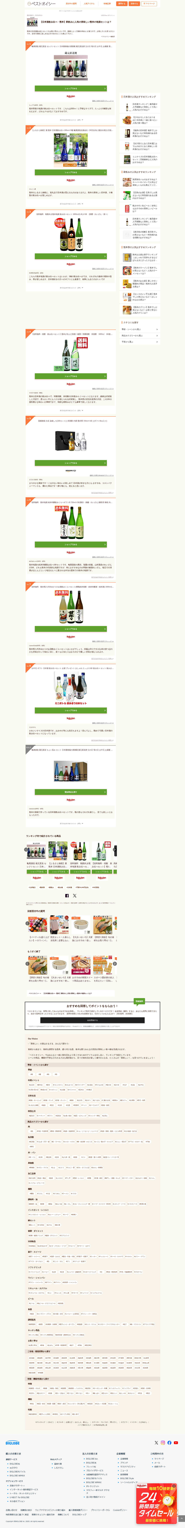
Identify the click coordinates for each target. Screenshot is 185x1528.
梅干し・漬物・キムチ (112, 1178)
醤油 (50, 1204)
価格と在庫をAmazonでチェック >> (102, 475)
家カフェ (124, 1100)
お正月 (32, 1085)
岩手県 (48, 1358)
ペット (84, 1105)
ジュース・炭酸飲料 (74, 1272)
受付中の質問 (71, 4)
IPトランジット (92, 1486)
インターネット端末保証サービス (24, 1489)
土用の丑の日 (34, 1090)
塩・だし (68, 1204)
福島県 (81, 1358)
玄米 (57, 1157)
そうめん (57, 1193)
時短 (32, 1404)
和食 (42, 1345)
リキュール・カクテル (37, 1293)
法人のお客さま (90, 1453)
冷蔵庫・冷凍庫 (51, 1324)
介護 (68, 1105)
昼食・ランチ (48, 1100)
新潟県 (40, 1363)
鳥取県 (32, 1368)
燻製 (89, 1178)
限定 (148, 1393)
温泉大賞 (58, 1463)
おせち (50, 1345)
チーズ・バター (128, 1178)
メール (157, 1462)
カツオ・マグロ (69, 1142)
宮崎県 (146, 1368)
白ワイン (58, 1282)
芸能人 (136, 1388)
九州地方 (33, 887)
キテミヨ (95, 1422)
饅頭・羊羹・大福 (69, 1256)
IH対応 (55, 1414)
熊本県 (42, 887)
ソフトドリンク (35, 1272)
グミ (68, 1261)
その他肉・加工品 (131, 1131)
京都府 (113, 1363)
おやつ (88, 1100)
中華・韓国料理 (61, 1345)
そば (48, 1193)
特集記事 (107, 4)
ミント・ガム (58, 1261)
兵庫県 (129, 1363)
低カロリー (41, 1393)
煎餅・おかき (55, 1256)
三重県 (97, 1363)
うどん (40, 1193)
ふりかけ (60, 1178)
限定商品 (89, 1345)
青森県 (40, 1358)
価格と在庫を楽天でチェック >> (103, 101)
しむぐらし (59, 1467)
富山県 (48, 1363)
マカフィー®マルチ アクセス (97, 1491)
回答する (134, 4)
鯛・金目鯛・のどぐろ (84, 1142)
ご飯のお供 (106, 1100)
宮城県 (56, 1358)
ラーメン (66, 1193)
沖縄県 (41, 1373)
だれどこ (51, 1422)
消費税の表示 (26, 1510)
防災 (52, 1105)
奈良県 (138, 1363)
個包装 (90, 1404)
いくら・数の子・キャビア (104, 1142)
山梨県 (146, 1358)
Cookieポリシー (120, 1510)
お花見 (90, 1085)
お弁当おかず (42, 1246)
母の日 (109, 1085)
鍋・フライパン (136, 1324)
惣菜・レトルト (79, 1178)
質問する (121, 4)
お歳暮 (63, 1090)
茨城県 (89, 1358)
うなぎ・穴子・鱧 (44, 1142)
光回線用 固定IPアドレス (96, 1474)
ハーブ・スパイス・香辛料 (102, 1204)
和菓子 (45, 1256)
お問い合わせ (11, 1510)
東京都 (129, 1358)
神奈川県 (138, 1358)
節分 (48, 1085)
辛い (88, 1393)
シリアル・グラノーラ (37, 1183)
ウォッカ (58, 1293)
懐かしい (114, 1393)
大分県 (138, 1368)
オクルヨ (60, 1422)
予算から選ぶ (127, 342)
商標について (63, 1514)
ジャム (152, 1178)
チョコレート (104, 1256)
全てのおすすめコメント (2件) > (102, 492)
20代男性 (96, 887)
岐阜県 (73, 1363)
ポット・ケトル (91, 1324)
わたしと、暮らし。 (82, 1422)
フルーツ (72, 1246)
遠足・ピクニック (80, 1116)
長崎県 (121, 1368)
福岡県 (105, 1368)
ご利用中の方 (156, 1453)
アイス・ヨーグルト (36, 1261)
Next (115, 850)
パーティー (41, 1116)
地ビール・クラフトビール (47, 1303)
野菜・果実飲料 (112, 1272)
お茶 (54, 1272)
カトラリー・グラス (44, 1314)
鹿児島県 (32, 1373)
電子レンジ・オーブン (67, 1324)
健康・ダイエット (52, 1235)
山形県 (73, 1358)
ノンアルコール (96, 1293)
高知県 (97, 1368)
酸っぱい (97, 1393)
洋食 (80, 1345)
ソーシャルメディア (128, 1482)
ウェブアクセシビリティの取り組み (50, 1510)
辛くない (80, 1393)
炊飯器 (80, 1324)
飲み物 (60, 887)
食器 (32, 1314)
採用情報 (124, 1474)
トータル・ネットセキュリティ (23, 1493)
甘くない (71, 1393)
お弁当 (80, 1100)
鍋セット (32, 1225)
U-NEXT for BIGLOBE (19, 1497)
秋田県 (64, 1358)
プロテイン (138, 1272)
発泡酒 (61, 1303)
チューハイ (85, 1293)
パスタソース (132, 1204)
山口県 (64, 1368)
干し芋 (68, 1178)
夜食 (72, 1100)
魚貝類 (32, 1142)
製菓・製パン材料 (95, 1157)
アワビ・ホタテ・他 (136, 1142)
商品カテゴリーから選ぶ (132, 335)
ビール (32, 1303)
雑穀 (75, 1157)
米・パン (32, 1157)
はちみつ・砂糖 (141, 1178)
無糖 (45, 1388)
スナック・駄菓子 (80, 1261)
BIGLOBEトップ (79, 1514)
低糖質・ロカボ (35, 1388)
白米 (41, 1157)
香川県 (81, 1368)
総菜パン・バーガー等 (111, 1157)
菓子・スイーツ (35, 1256)
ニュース (124, 1470)
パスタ (74, 1193)
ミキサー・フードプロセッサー (109, 1324)
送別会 (58, 1116)
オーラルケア (94, 1105)
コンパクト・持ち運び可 (77, 1404)
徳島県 (73, 1368)
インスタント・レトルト (38, 1214)
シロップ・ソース (120, 1204)
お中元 (141, 1085)
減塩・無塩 (54, 1388)
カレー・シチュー (55, 1214)
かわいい (132, 1393)
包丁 (125, 1324)
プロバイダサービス (94, 1470)
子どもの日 (99, 1085)
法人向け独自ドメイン (95, 1497)
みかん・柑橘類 (97, 1167)
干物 (148, 1142)
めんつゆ (59, 1204)
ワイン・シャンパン (36, 1282)
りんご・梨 (71, 1167)
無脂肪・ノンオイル (76, 1388)
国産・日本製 (146, 1388)
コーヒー (46, 1272)
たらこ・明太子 (121, 1142)
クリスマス (72, 1090)
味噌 (42, 1204)
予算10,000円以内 (82, 887)
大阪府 (121, 1363)
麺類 (32, 1193)
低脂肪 (64, 1388)
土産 (60, 1105)
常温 (140, 1393)
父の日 (117, 1085)
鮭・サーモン (56, 1142)
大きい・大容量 (101, 1404)
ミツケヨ (133, 1422)
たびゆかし (143, 1422)
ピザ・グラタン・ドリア (58, 1246)
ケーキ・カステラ (117, 1256)
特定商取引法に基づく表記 (17, 1514)
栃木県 (97, 1358)
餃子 (72, 1345)
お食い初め (68, 1116)
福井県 (64, 1363)
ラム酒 (67, 1293)
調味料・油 (33, 1204)
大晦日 (89, 1090)
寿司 (32, 1146)
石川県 (56, 1363)
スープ (66, 1214)
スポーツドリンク (90, 1272)
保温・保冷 (41, 1404)
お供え (105, 1116)
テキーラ (75, 1293)
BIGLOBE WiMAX (17, 1475)
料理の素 (143, 1204)
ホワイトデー (80, 1085)
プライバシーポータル (100, 1510)
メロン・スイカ (43, 1167)
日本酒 (69, 887)
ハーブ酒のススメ (84, 1425)
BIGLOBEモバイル (17, 1471)
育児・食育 (141, 1100)
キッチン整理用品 (47, 1335)
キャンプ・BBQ (94, 1116)
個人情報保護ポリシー (78, 1510)
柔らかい (105, 1393)
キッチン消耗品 (79, 1335)
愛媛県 (89, 1368)
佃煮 (51, 1178)
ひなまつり (69, 1085)
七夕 (125, 1085)
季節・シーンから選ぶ (131, 329)
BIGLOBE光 (15, 1463)
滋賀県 (105, 1363)
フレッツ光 (91, 1466)
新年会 (40, 1085)
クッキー (94, 1256)
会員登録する (92, 1020)
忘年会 (81, 1090)
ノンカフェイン (115, 1388)
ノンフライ (127, 1388)
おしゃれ (123, 1393)
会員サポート (160, 1466)
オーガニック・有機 (100, 1388)
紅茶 (62, 1272)
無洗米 (49, 1157)
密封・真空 (62, 1404)
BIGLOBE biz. (92, 1458)
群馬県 (105, 1358)
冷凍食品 (32, 1246)
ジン (49, 1293)
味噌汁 (74, 1214)
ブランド (124, 1462)
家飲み (51, 887)
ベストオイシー (34, 993)
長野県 (32, 1363)
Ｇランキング (40, 1422)
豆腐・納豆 (99, 1178)
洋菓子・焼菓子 (82, 1256)
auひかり (14, 1467)
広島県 (56, 1368)
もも (53, 1167)
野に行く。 (114, 1422)
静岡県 (81, 1363)
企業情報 (120, 1453)
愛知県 (89, 1363)
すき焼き (41, 1225)
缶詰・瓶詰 (42, 1178)
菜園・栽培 (105, 1105)
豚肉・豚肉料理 (56, 1131)
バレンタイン (58, 1085)
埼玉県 (113, 1358)
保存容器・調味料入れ (63, 1335)
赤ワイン (49, 1282)
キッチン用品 (34, 1335)
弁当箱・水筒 (58, 1314)
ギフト (50, 1116)
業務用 (76, 1105)
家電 (41, 1324)
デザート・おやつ (84, 1246)
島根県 (40, 1368)
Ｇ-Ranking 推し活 (100, 1425)
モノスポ (104, 1422)
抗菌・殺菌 (51, 1404)
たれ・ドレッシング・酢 (82, 1204)
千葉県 (121, 1358)
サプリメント (65, 1235)
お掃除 (132, 1100)
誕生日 (32, 1116)
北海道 (32, 1358)
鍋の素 (58, 1225)
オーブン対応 (65, 1414)
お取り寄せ (33, 1345)
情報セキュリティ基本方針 (43, 1514)
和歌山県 (146, 1363)
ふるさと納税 (34, 1105)
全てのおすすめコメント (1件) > (102, 577)
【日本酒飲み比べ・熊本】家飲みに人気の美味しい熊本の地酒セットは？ (67, 993)
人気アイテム (89, 4)
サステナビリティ (128, 1466)
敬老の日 (44, 1090)
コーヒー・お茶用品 (72, 1314)
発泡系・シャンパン (70, 1282)
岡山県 (48, 1368)
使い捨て (76, 1414)
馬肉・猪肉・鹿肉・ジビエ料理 (111, 1131)
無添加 (88, 1388)
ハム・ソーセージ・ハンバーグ (87, 1131)
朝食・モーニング (35, 1100)
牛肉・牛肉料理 (43, 1131)
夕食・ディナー (61, 1100)
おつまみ (97, 1100)
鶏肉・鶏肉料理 (69, 1131)
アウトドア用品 (149, 1324)
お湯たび (69, 1422)
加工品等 (32, 1178)
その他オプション (17, 1501)
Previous (26, 850)
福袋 (44, 1105)
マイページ (150, 4)
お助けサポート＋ (17, 1485)
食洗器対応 (33, 1414)
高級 (50, 1393)
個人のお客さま (13, 1453)
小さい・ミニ (113, 1404)
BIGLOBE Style (127, 1478)
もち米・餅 (66, 1157)
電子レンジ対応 (45, 1414)
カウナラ (124, 1422)
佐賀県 (113, 1368)
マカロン (129, 1256)
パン (83, 1157)
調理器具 (32, 1324)
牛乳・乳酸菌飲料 (126, 1272)
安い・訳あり (60, 1393)
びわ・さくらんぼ (83, 1167)
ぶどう (61, 1167)
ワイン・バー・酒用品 (89, 1314)
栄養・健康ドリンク (36, 1235)
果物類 (32, 1167)
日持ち (32, 1393)
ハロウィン (54, 1090)
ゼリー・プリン (140, 1256)
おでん (50, 1225)
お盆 (133, 1085)
